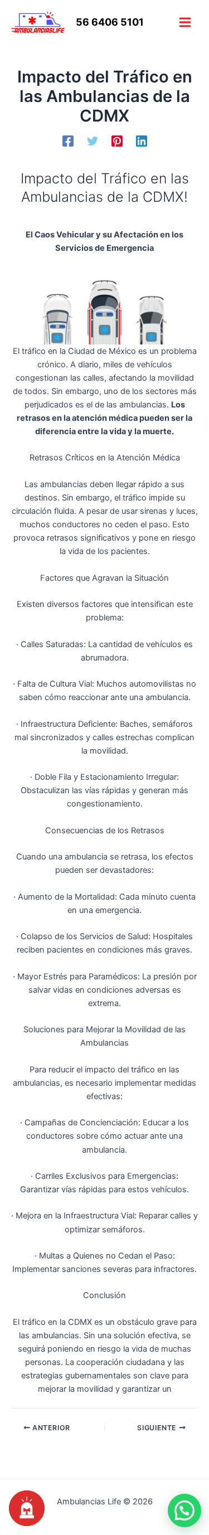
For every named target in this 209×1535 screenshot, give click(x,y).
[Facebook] (68, 141)
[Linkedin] (141, 141)
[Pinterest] (117, 141)
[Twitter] (92, 141)
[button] (184, 1510)
